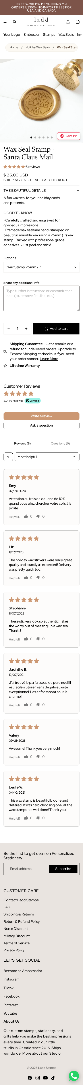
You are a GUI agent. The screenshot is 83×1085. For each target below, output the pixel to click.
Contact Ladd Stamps (21, 900)
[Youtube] (45, 1078)
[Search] (14, 22)
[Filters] (8, 457)
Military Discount (17, 936)
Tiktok (9, 988)
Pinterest (11, 1005)
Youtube (10, 1013)
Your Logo (11, 34)
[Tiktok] (53, 1078)
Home (14, 47)
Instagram (11, 979)
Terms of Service (17, 943)
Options (10, 258)
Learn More (49, 358)
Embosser (31, 34)
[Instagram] (37, 1078)
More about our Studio (41, 1053)
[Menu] (5, 22)
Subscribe (63, 868)
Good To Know (18, 213)
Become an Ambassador (23, 970)
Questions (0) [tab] (60, 443)
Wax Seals (66, 34)
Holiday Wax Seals (37, 47)
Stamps (49, 34)
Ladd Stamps (47, 1068)
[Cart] (78, 22)
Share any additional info (22, 283)
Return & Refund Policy (22, 921)
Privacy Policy (14, 950)
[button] (14, 166)
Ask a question (41, 425)
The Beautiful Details (25, 190)
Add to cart (59, 328)
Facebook (11, 996)
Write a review (41, 416)
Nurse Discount (16, 928)
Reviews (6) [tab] (22, 443)
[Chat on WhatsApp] (74, 1076)
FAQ (7, 907)
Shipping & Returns (19, 914)
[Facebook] (30, 1078)
